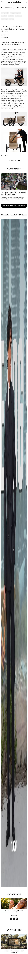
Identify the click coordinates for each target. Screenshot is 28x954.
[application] (14, 905)
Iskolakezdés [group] (8, 7)
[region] (14, 553)
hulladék (4, 16)
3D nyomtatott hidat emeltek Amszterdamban (13, 193)
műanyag (11, 16)
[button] (14, 553)
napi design (18, 16)
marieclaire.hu (5, 35)
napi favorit (5, 19)
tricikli (12, 19)
